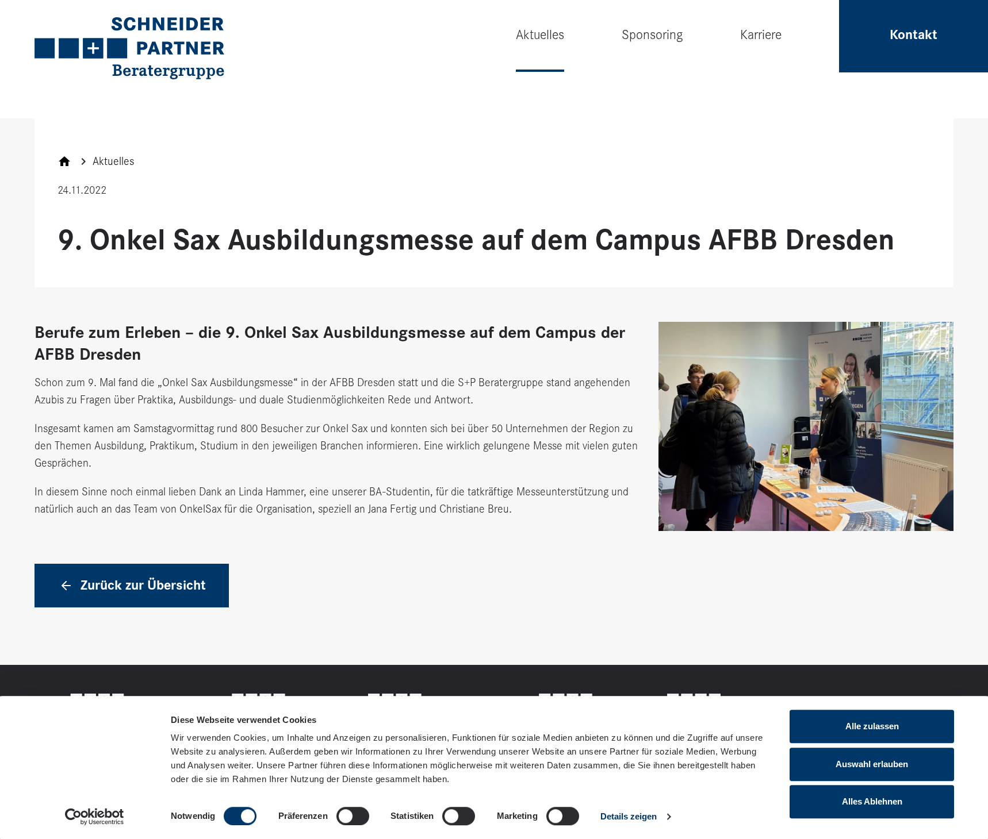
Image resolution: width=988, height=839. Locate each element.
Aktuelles (540, 35)
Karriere (761, 35)
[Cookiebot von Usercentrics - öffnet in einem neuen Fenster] (94, 816)
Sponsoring (652, 35)
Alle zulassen (872, 726)
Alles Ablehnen (872, 801)
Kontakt (913, 34)
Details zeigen (628, 816)
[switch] (352, 816)
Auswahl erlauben (872, 764)
